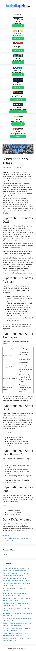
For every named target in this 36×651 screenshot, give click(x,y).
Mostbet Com (9, 540)
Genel (7, 535)
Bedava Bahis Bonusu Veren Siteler (16, 538)
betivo (5, 555)
